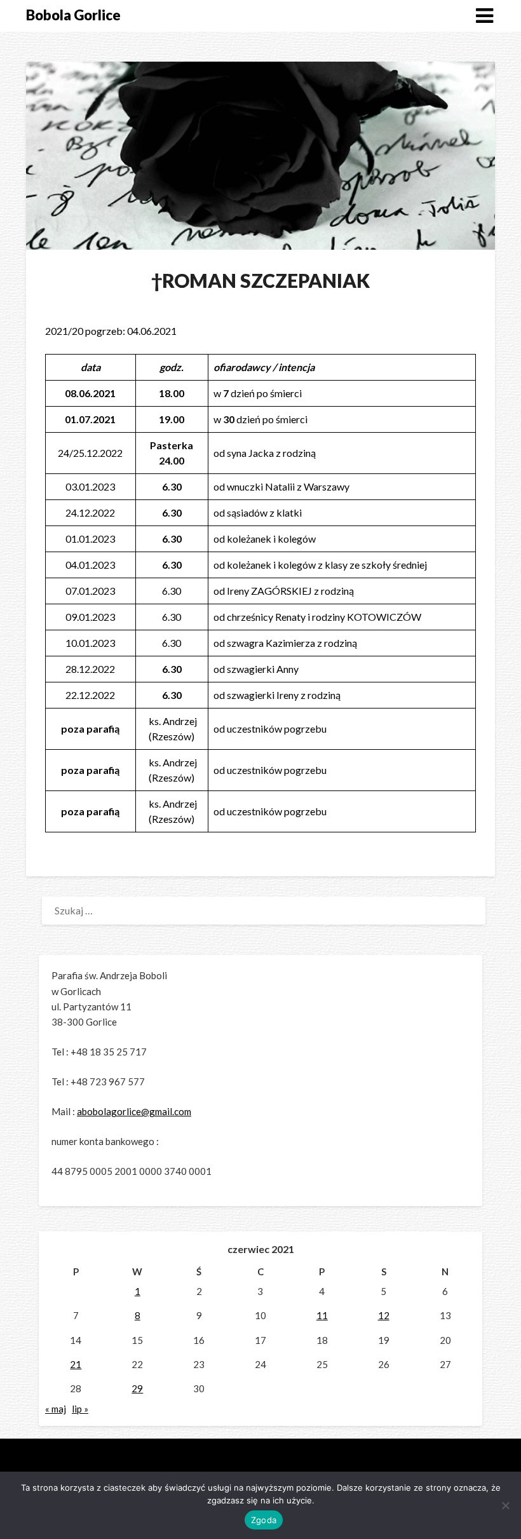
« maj (55, 1408)
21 (75, 1364)
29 (137, 1388)
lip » (80, 1408)
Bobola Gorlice (73, 15)
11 (322, 1315)
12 (383, 1315)
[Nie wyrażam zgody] (505, 1505)
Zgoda (263, 1520)
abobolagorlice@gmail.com (134, 1111)
